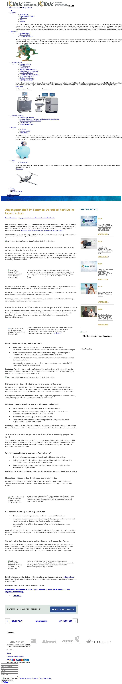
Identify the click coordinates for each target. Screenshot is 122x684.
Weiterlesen (19, 86)
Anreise (12, 160)
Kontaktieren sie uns (13, 195)
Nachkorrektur (24, 132)
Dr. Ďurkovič (57, 333)
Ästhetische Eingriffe (16, 115)
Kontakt (12, 190)
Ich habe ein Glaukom (26, 73)
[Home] (11, 11)
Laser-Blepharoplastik (26, 117)
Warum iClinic (24, 14)
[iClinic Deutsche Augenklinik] (37, 6)
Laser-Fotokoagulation (27, 124)
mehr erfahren (68, 577)
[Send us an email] (7, 682)
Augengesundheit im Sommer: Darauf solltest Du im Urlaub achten (37, 218)
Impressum (20, 656)
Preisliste (13, 127)
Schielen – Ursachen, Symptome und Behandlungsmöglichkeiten (39, 119)
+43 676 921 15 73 (14, 7)
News (12, 188)
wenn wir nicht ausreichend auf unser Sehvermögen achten (42, 231)
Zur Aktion (17, 596)
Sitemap (9, 656)
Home (6, 218)
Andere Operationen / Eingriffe (29, 74)
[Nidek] (18, 643)
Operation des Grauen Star (28, 69)
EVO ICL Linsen (25, 66)
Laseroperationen (25, 64)
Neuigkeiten (13, 218)
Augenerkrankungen (26, 36)
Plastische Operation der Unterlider (30, 121)
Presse (22, 19)
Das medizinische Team (27, 16)
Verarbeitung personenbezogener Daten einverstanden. (35, 678)
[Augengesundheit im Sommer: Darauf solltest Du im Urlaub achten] (89, 289)
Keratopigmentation (26, 122)
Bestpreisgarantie (25, 131)
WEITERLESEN (103, 234)
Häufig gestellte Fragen (27, 78)
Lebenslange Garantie (26, 76)
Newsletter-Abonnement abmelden (19, 646)
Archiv (9, 653)
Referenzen (23, 18)
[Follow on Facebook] (3, 682)
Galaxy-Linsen (24, 68)
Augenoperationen (16, 62)
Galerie (22, 21)
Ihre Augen (13, 31)
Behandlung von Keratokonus (29, 71)
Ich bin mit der (30, 678)
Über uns (13, 12)
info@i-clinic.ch (27, 7)
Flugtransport (24, 162)
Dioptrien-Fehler (25, 35)
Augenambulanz (25, 33)
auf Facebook (63, 609)
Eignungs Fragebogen (26, 80)
